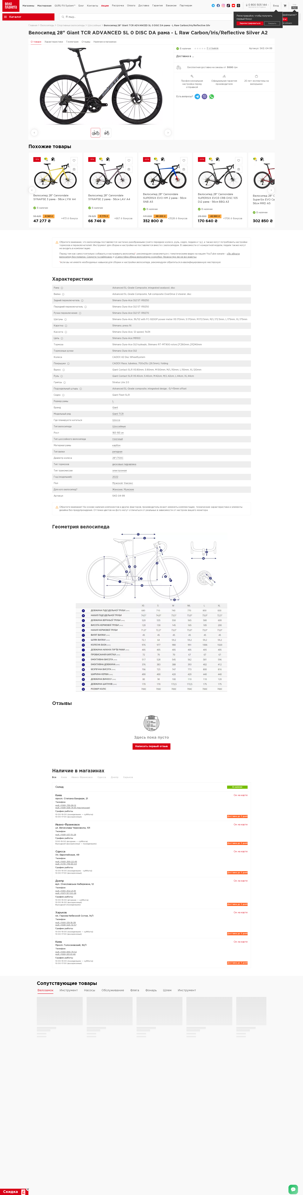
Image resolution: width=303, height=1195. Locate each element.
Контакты (92, 6)
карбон (116, 445)
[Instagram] (223, 6)
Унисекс (128, 483)
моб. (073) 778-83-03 (66, 864)
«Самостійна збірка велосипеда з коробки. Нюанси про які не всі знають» (156, 257)
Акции (105, 6)
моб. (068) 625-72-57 (65, 925)
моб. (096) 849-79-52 (66, 952)
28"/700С (117, 458)
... (193, 56)
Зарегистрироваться (250, 23)
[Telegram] (213, 6)
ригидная (117, 452)
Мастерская (44, 6)
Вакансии (171, 6)
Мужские (129, 490)
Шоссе (116, 420)
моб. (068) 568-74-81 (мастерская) (72, 808)
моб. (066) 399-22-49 (66, 861)
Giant (115, 408)
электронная (119, 471)
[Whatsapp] (211, 96)
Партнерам (186, 6)
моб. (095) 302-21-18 (65, 891)
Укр (294, 5)
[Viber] (204, 96)
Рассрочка (118, 6)
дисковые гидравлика (124, 464)
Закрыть (272, 23)
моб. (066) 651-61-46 (65, 954)
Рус (294, 8)
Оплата (131, 6)
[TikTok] (228, 6)
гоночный (117, 439)
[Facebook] (218, 6)
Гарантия (157, 6)
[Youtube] (233, 6)
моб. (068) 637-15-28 (65, 835)
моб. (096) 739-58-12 (65, 805)
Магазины (28, 6)
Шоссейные (119, 427)
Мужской (117, 483)
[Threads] (238, 6)
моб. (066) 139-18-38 (65, 922)
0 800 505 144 (257, 5)
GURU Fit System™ (65, 6)
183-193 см (118, 433)
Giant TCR (118, 414)
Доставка (143, 6)
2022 (115, 477)
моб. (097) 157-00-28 (65, 893)
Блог (81, 6)
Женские (117, 490)
